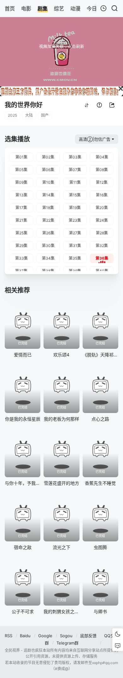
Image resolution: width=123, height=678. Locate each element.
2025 (12, 115)
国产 (45, 115)
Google (45, 635)
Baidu (25, 635)
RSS (8, 635)
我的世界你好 (24, 105)
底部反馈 (88, 635)
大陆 (29, 115)
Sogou (66, 635)
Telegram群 (67, 642)
